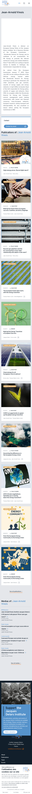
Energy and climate (9, 143)
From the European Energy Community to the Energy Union (13, 537)
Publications (5, 757)
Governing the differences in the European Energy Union (12, 454)
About (3, 755)
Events (3, 762)
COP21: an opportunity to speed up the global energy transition (13, 414)
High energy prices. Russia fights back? (15, 170)
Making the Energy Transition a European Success (12, 332)
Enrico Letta (13, 337)
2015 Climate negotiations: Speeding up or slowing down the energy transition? (12, 496)
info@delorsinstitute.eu (15, 749)
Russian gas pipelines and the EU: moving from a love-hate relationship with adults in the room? (15, 250)
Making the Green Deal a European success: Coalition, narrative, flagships (15, 210)
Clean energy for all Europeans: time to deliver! (12, 373)
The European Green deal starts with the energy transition (13, 292)
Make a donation (10, 732)
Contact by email (10, 126)
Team (3, 760)
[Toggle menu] (29, 3)
